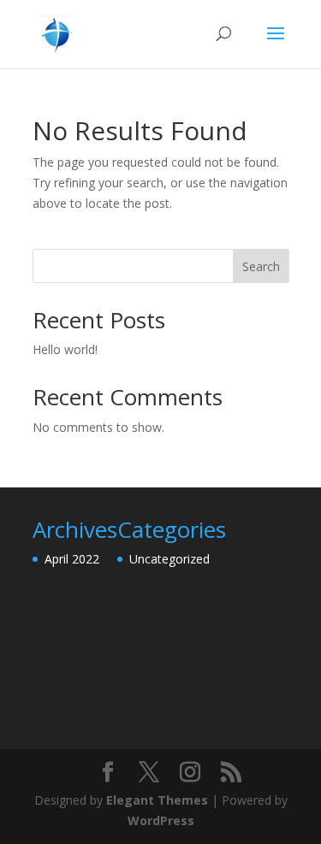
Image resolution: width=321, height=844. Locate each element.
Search (261, 266)
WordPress (161, 820)
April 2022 (72, 559)
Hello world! (65, 349)
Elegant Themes (157, 800)
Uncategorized (169, 559)
